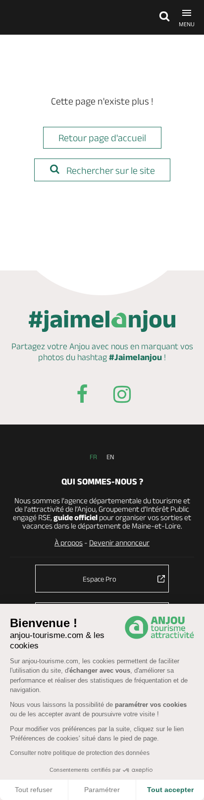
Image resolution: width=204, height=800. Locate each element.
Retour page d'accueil (102, 137)
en (110, 457)
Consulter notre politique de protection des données (80, 752)
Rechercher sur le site (109, 170)
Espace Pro (99, 579)
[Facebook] (82, 396)
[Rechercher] (162, 17)
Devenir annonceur (119, 542)
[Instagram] (122, 396)
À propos (68, 542)
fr (93, 457)
